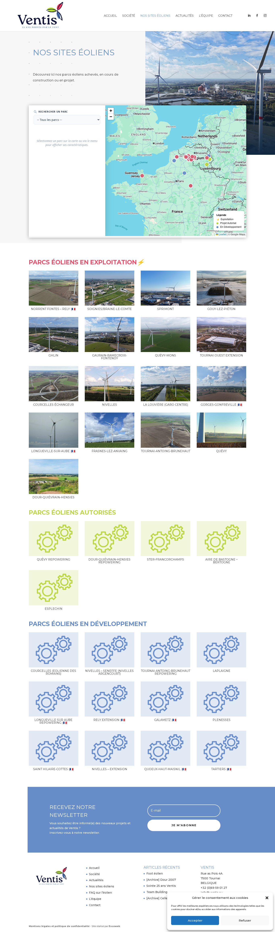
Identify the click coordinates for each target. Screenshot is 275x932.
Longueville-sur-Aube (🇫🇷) (53, 451)
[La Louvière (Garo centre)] (165, 383)
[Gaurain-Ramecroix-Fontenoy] (109, 334)
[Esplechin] (53, 587)
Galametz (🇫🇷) (165, 720)
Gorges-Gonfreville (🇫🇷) (221, 404)
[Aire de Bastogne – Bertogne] (221, 538)
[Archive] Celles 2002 (162, 898)
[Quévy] (221, 430)
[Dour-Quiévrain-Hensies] (53, 476)
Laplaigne (221, 671)
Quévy (221, 451)
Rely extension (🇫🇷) (109, 720)
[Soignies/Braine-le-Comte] (109, 288)
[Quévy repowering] (53, 538)
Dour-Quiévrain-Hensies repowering (109, 561)
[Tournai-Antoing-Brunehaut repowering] (165, 649)
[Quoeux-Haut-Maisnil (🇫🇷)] (165, 748)
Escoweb (114, 926)
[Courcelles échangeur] (53, 383)
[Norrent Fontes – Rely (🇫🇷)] (53, 288)
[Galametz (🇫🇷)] (165, 699)
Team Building (156, 892)
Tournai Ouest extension (221, 355)
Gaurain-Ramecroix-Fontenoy (109, 357)
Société (128, 15)
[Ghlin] (53, 334)
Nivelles (109, 404)
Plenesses (222, 720)
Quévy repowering (53, 559)
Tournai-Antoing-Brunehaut (165, 451)
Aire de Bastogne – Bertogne (221, 561)
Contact (225, 15)
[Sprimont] (165, 288)
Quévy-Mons (165, 355)
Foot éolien (154, 873)
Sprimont (165, 309)
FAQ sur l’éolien (100, 892)
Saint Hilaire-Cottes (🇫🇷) (53, 769)
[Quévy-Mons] (165, 334)
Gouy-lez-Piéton (221, 309)
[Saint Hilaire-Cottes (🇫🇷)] (53, 748)
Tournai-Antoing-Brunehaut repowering (165, 672)
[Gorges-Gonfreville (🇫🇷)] (221, 383)
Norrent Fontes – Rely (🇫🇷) (53, 309)
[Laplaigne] (221, 649)
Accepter (195, 920)
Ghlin (53, 355)
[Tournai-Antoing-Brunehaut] (165, 430)
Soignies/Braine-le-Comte (109, 309)
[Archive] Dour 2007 (161, 880)
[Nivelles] (109, 383)
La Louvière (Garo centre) (165, 404)
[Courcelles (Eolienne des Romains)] (53, 649)
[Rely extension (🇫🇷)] (109, 699)
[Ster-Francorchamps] (165, 538)
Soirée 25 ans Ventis (161, 886)
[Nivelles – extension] (109, 748)
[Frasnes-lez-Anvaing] (109, 430)
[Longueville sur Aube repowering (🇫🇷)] (53, 699)
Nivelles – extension (109, 769)
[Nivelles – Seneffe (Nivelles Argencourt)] (109, 649)
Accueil (110, 15)
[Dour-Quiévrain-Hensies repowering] (109, 538)
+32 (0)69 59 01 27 (214, 888)
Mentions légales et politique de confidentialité (59, 926)
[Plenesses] (221, 699)
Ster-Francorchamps (165, 559)
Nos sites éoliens (155, 15)
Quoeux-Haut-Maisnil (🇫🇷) (165, 769)
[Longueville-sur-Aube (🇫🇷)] (53, 430)
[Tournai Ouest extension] (221, 334)
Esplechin (53, 609)
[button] (267, 898)
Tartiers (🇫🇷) (221, 769)
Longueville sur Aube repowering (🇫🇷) (53, 721)
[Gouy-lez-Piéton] (221, 288)
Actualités (185, 15)
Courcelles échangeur (53, 404)
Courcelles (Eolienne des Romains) (53, 672)
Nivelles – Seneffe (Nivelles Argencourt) (109, 672)
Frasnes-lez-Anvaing (109, 451)
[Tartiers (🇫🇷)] (221, 748)
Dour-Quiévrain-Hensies (53, 497)
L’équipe (206, 15)
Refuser (245, 920)
